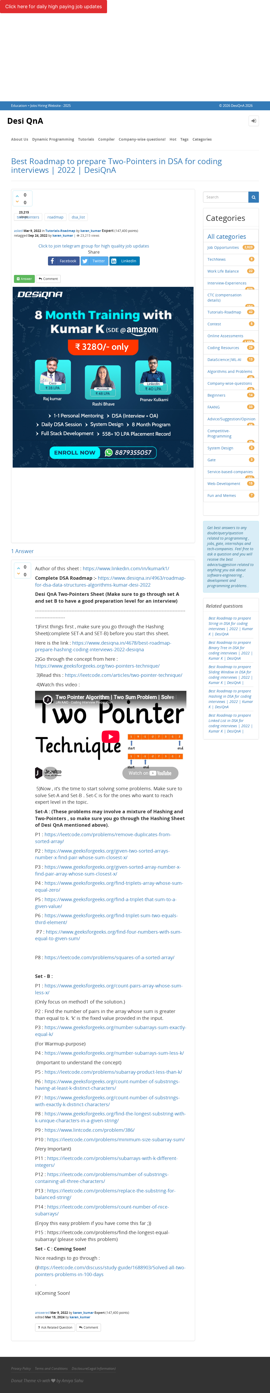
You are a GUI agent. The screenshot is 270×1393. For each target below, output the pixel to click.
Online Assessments (225, 335)
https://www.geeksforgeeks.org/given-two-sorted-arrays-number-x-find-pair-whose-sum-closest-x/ (102, 854)
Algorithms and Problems (230, 371)
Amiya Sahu (72, 1381)
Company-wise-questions (230, 383)
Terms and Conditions (51, 1368)
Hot (173, 139)
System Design (220, 447)
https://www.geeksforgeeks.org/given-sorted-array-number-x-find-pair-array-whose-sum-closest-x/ (108, 870)
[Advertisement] (135, 62)
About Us (19, 139)
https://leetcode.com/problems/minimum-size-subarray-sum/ (116, 1139)
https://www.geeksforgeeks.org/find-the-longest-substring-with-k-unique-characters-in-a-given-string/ (110, 1117)
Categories (202, 139)
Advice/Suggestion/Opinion (231, 418)
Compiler (106, 139)
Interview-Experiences (227, 283)
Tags (184, 139)
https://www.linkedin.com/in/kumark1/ (126, 568)
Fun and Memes (222, 495)
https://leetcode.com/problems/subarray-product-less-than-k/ (113, 1072)
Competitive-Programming (220, 433)
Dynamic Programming (53, 139)
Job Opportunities (223, 247)
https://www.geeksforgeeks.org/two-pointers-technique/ (97, 666)
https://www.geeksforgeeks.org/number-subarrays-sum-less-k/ (114, 1053)
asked (18, 231)
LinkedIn (128, 260)
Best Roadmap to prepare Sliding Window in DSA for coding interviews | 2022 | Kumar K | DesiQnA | (231, 674)
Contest (214, 323)
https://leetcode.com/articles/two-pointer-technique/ (123, 675)
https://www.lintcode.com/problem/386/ (90, 1130)
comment (50, 279)
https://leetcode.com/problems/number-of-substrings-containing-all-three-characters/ (102, 1177)
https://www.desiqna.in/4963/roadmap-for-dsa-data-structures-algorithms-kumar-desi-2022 (110, 581)
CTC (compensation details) (225, 297)
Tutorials (86, 139)
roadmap (55, 217)
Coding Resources (223, 347)
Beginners (216, 395)
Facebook (68, 260)
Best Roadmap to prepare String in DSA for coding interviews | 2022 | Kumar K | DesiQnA (231, 626)
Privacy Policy (21, 1368)
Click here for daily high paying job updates (53, 6)
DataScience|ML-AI (224, 359)
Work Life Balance (223, 271)
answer (26, 279)
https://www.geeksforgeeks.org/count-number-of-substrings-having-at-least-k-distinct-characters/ (107, 1084)
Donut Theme (23, 1381)
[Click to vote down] (17, 201)
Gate (212, 459)
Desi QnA (25, 120)
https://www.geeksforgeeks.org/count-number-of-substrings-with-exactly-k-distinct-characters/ (107, 1100)
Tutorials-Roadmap (60, 231)
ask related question (56, 1327)
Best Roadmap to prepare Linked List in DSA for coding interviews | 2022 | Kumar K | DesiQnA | (231, 723)
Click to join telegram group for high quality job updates (93, 246)
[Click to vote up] (17, 196)
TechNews (217, 259)
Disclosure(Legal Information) (94, 1368)
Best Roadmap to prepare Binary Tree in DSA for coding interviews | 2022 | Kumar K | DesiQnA (231, 650)
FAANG (214, 407)
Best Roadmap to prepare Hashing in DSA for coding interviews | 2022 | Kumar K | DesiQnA (231, 698)
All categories (227, 236)
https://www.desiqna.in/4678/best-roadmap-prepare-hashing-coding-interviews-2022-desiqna (103, 646)
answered (42, 1312)
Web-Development (224, 483)
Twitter (99, 260)
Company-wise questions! (142, 139)
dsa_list (78, 217)
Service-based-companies (230, 471)
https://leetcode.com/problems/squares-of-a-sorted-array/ (110, 957)
